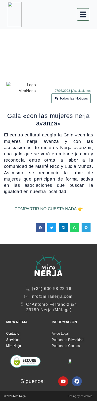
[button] (40, 227)
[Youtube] (63, 381)
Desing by (80, 396)
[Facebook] (77, 381)
